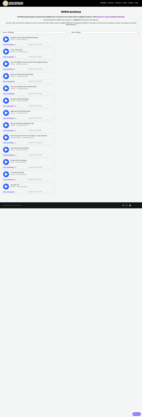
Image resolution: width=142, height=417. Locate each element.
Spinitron (77, 20)
